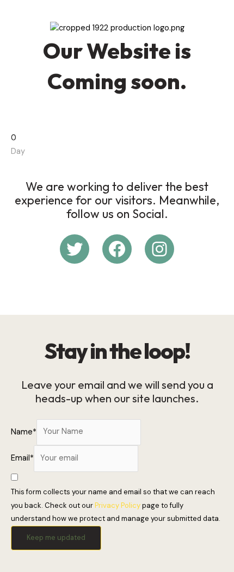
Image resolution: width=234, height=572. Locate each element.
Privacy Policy (117, 505)
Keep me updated (56, 537)
